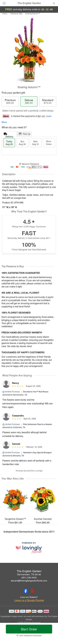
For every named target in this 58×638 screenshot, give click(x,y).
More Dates (49, 142)
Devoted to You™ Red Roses (35, 391)
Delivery (9, 136)
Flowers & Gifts (16, 13)
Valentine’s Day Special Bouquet (37, 452)
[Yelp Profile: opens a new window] (32, 591)
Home (4, 13)
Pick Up (26, 133)
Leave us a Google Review (29, 600)
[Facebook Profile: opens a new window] (26, 591)
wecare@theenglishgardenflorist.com (29, 580)
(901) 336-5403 (29, 577)
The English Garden (29, 3)
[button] (51, 631)
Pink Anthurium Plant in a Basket (37, 424)
